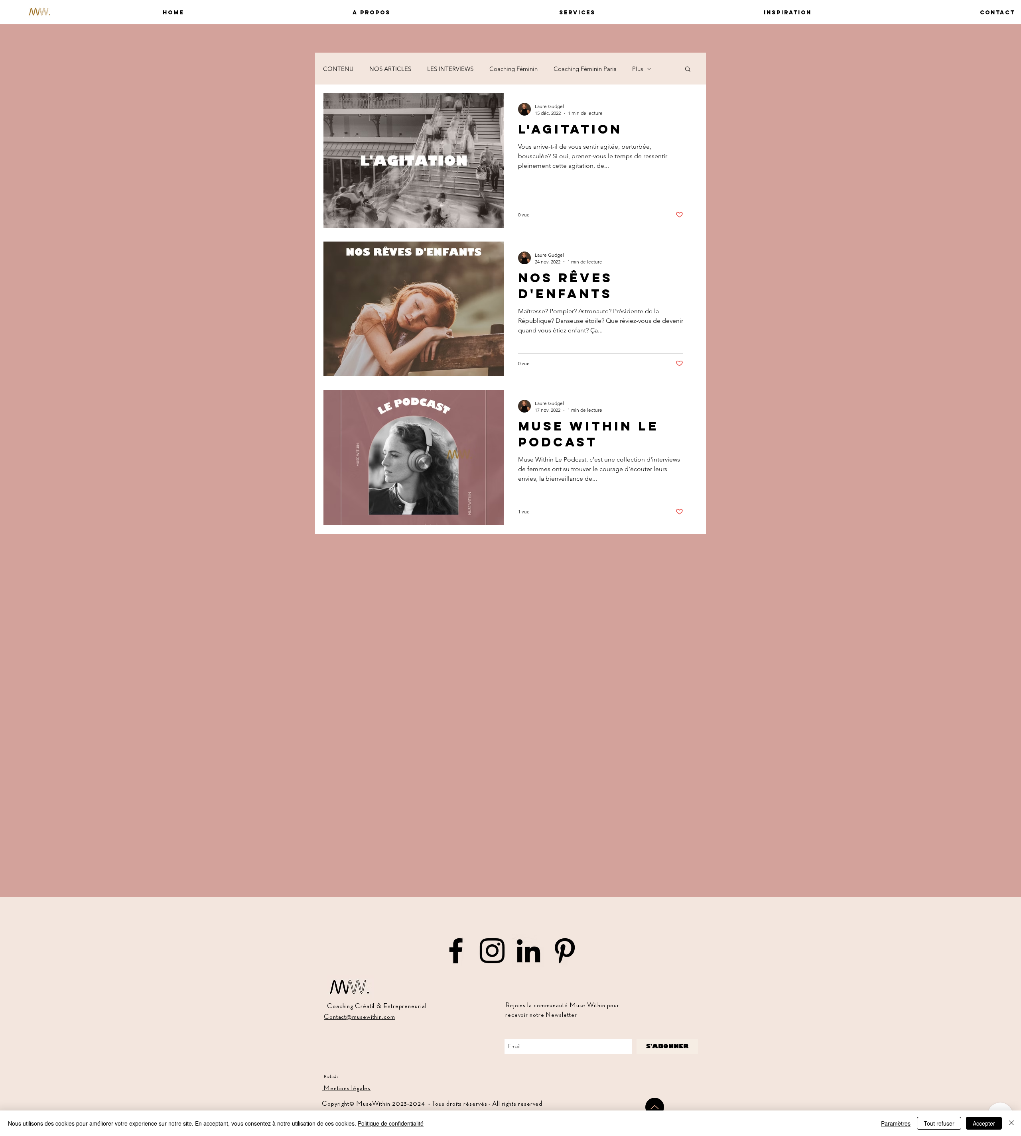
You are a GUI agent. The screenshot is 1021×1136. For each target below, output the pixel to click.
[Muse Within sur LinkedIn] (528, 950)
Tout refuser (939, 1123)
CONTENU (338, 69)
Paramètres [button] (896, 1123)
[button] (293, 12)
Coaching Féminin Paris (585, 69)
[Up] (654, 1107)
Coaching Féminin (513, 69)
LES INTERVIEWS (450, 69)
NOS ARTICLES (390, 69)
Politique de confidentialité (391, 1123)
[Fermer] (1011, 1123)
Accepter (984, 1123)
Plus (637, 69)
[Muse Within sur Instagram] (492, 950)
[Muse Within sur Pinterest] (564, 950)
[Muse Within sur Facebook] (456, 950)
